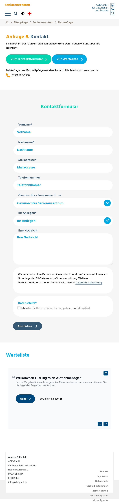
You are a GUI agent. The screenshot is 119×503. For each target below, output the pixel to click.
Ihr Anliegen (27, 213)
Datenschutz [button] (101, 481)
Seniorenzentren (43, 22)
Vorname (25, 124)
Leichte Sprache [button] (100, 500)
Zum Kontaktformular (27, 59)
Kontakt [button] (104, 472)
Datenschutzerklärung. (88, 283)
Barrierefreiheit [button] (100, 491)
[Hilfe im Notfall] (29, 13)
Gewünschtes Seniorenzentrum (39, 195)
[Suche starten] (16, 13)
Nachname (26, 142)
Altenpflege (20, 22)
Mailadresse (27, 160)
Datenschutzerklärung (49, 308)
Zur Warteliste (67, 59)
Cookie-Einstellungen (97, 486)
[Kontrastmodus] (23, 13)
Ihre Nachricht (27, 230)
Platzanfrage (65, 22)
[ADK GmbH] (103, 9)
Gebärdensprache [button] (99, 496)
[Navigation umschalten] (8, 14)
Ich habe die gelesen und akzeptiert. (55, 308)
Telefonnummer (29, 177)
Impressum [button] (102, 476)
